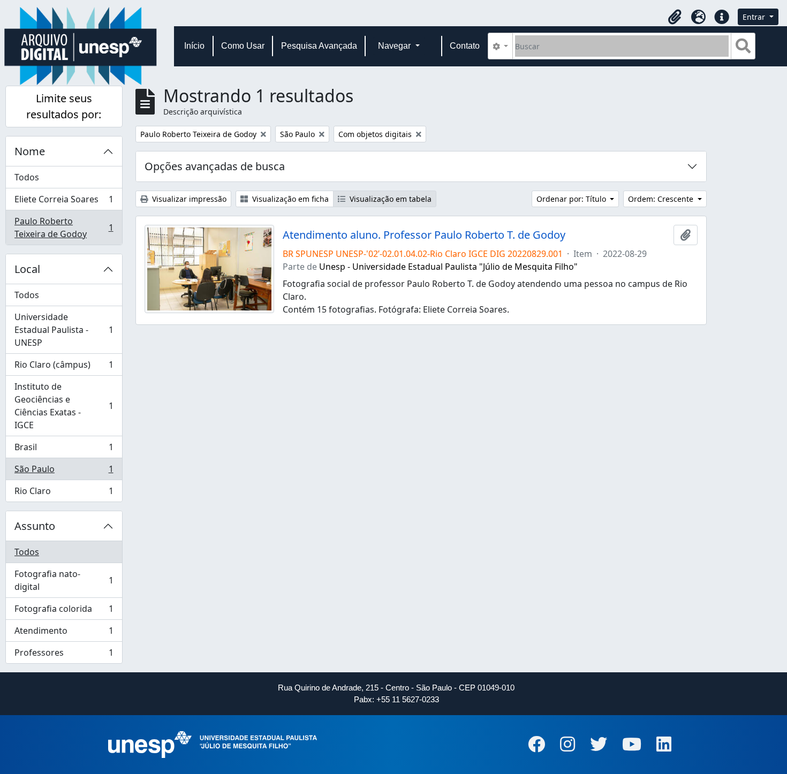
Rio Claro (63, 493)
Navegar (395, 45)
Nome (29, 151)
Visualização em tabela (389, 199)
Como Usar (242, 45)
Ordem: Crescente (661, 199)
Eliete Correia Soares (63, 201)
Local (27, 269)
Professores (63, 655)
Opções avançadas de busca (215, 166)
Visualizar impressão (188, 199)
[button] (674, 17)
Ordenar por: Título (572, 199)
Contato (465, 45)
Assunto (34, 526)
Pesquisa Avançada (319, 45)
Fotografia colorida (63, 611)
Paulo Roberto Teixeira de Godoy (63, 227)
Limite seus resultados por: (63, 106)
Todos (26, 177)
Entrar (755, 17)
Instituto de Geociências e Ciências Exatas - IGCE (63, 406)
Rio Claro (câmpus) (63, 367)
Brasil (63, 449)
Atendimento (63, 633)
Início (194, 45)
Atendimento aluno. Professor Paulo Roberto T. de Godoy (424, 235)
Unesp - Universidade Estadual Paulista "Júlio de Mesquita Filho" (448, 266)
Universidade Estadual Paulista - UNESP (63, 329)
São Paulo (63, 471)
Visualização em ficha (289, 199)
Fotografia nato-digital (63, 580)
